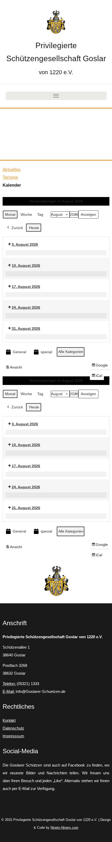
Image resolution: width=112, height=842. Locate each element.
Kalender (12, 185)
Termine (10, 177)
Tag (40, 214)
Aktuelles (12, 169)
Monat (10, 214)
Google (99, 366)
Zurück (17, 228)
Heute (34, 228)
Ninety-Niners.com (64, 828)
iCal (97, 376)
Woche (26, 214)
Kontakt (9, 720)
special (46, 352)
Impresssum (13, 736)
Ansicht (14, 368)
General (19, 352)
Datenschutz (13, 728)
